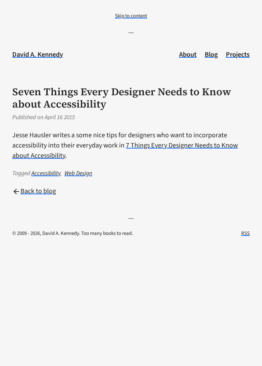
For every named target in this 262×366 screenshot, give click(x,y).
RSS (245, 233)
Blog (211, 54)
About (187, 54)
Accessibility (45, 173)
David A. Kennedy (37, 54)
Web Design (78, 173)
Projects (238, 54)
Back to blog (38, 191)
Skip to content (131, 15)
